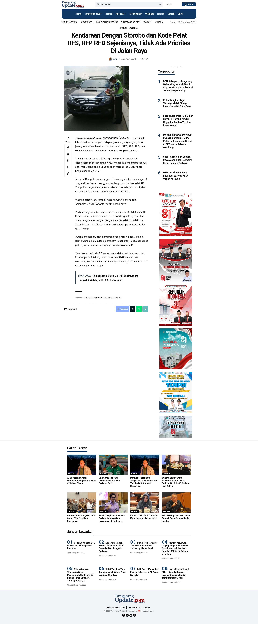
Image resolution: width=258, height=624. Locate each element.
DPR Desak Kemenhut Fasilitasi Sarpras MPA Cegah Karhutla (175, 175)
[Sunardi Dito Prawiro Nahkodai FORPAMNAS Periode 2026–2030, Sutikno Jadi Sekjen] (176, 465)
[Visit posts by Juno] (110, 59)
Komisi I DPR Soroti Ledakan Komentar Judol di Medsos (144, 517)
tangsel (148, 22)
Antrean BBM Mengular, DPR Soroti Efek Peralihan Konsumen (81, 518)
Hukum (123, 28)
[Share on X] (68, 154)
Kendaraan (98, 298)
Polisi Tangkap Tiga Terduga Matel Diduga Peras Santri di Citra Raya (177, 103)
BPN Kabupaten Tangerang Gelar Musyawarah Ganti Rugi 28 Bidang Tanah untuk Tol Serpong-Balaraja (80, 575)
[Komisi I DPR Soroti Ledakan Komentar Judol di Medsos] (144, 502)
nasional (109, 298)
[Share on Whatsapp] (68, 160)
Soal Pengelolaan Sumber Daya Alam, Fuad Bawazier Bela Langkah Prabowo (177, 159)
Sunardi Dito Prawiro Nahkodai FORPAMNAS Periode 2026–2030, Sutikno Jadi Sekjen (175, 482)
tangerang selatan (130, 22)
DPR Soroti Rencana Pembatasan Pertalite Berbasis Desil (109, 481)
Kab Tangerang (69, 22)
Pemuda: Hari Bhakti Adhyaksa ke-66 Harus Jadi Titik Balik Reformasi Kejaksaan (143, 482)
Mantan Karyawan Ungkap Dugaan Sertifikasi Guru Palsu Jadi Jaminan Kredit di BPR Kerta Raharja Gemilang (177, 141)
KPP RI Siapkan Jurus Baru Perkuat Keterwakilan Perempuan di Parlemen (112, 518)
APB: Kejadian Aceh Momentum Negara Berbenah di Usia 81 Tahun (81, 481)
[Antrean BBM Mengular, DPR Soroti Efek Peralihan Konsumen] (81, 502)
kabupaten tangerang (107, 22)
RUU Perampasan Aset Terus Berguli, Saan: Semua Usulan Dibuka (176, 518)
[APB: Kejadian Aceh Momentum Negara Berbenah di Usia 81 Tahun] (81, 465)
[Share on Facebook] (68, 147)
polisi (118, 298)
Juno (115, 59)
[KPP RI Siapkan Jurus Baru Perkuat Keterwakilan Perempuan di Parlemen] (113, 502)
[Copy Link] (68, 173)
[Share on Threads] (68, 167)
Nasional (159, 22)
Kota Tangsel (86, 22)
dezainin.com (148, 611)
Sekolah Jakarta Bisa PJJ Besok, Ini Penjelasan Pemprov (81, 546)
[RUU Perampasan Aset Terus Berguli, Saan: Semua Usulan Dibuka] (176, 502)
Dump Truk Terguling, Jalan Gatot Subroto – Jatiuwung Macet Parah (144, 546)
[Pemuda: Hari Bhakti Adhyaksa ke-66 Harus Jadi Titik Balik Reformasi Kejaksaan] (144, 465)
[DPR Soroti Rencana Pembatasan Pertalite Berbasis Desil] (113, 465)
